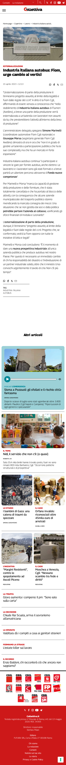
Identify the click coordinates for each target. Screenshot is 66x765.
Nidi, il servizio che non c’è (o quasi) (25, 454)
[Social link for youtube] (59, 3)
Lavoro (27, 23)
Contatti (6, 3)
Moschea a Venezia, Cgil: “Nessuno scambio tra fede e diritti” (47, 574)
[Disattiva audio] (60, 379)
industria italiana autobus (12, 291)
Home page (7, 23)
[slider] (33, 379)
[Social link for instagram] (55, 3)
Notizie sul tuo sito (33, 753)
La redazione (17, 3)
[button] (50, 85)
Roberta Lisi (7, 458)
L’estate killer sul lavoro (17, 647)
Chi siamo (33, 743)
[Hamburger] (4, 10)
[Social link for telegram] (63, 3)
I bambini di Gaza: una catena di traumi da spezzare (16, 515)
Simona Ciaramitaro (11, 398)
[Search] (40, 3)
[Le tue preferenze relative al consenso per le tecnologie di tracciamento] (61, 760)
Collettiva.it (33, 716)
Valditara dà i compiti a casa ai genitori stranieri (32, 633)
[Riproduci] (7, 379)
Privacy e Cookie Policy (33, 759)
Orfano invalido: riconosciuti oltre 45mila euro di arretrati (45, 516)
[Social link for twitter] (47, 3)
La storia (33, 756)
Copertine (18, 23)
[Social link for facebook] (51, 3)
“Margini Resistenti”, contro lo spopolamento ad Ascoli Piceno (15, 574)
